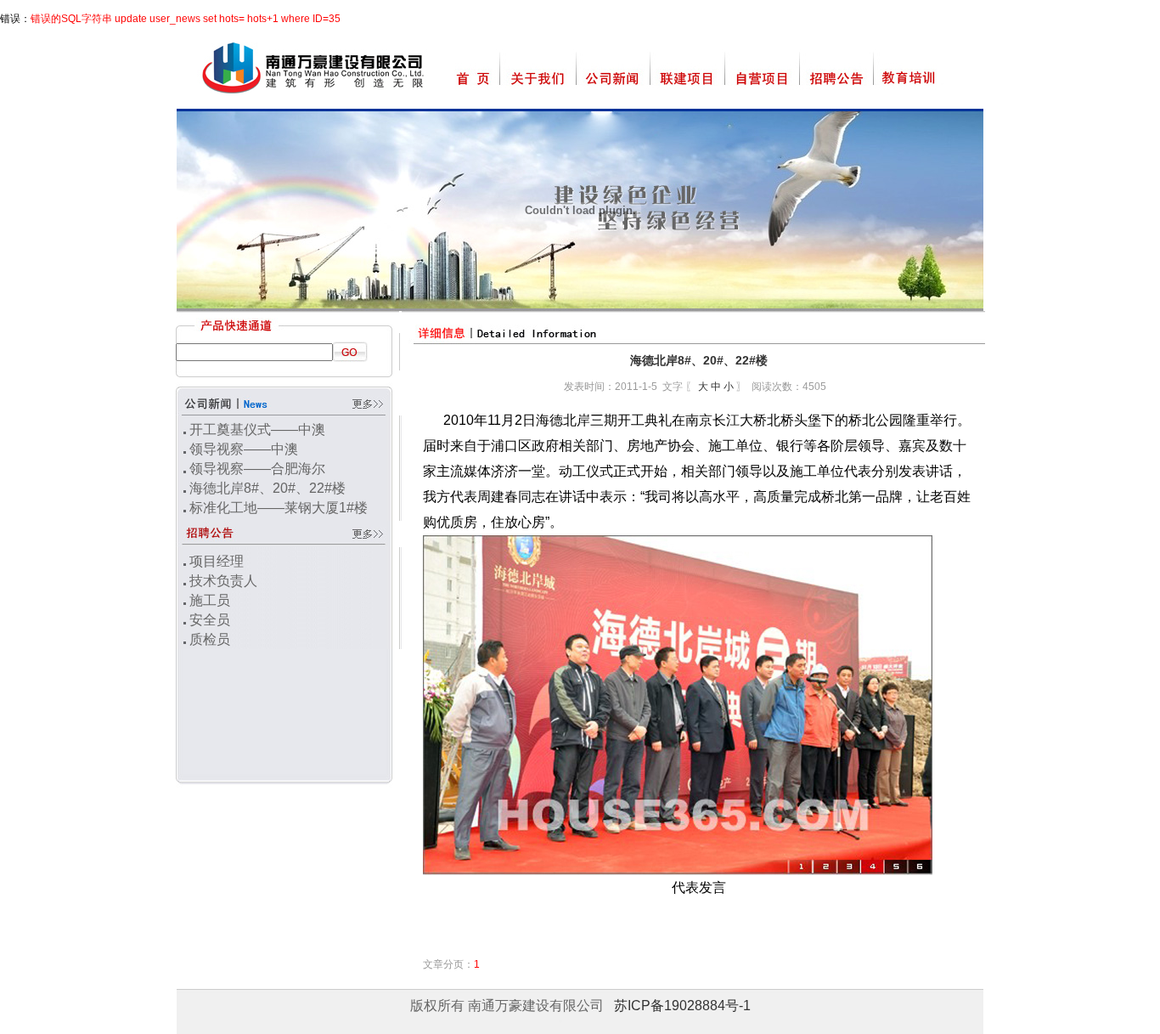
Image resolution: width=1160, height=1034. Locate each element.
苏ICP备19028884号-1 (682, 1005)
